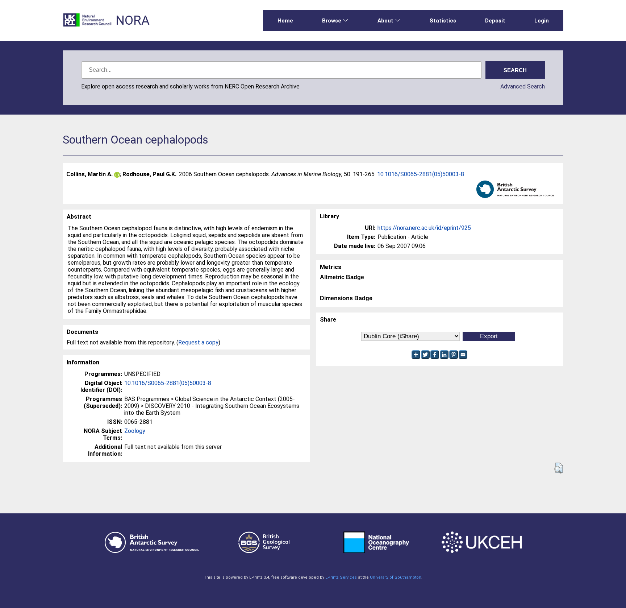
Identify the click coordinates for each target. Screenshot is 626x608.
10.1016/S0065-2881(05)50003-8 (420, 174)
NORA (133, 20)
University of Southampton (395, 577)
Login (541, 20)
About (385, 20)
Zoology (134, 430)
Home (285, 20)
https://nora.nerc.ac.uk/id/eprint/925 (424, 227)
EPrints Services (341, 577)
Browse (331, 20)
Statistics (443, 20)
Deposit (495, 20)
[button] (558, 468)
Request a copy (198, 342)
